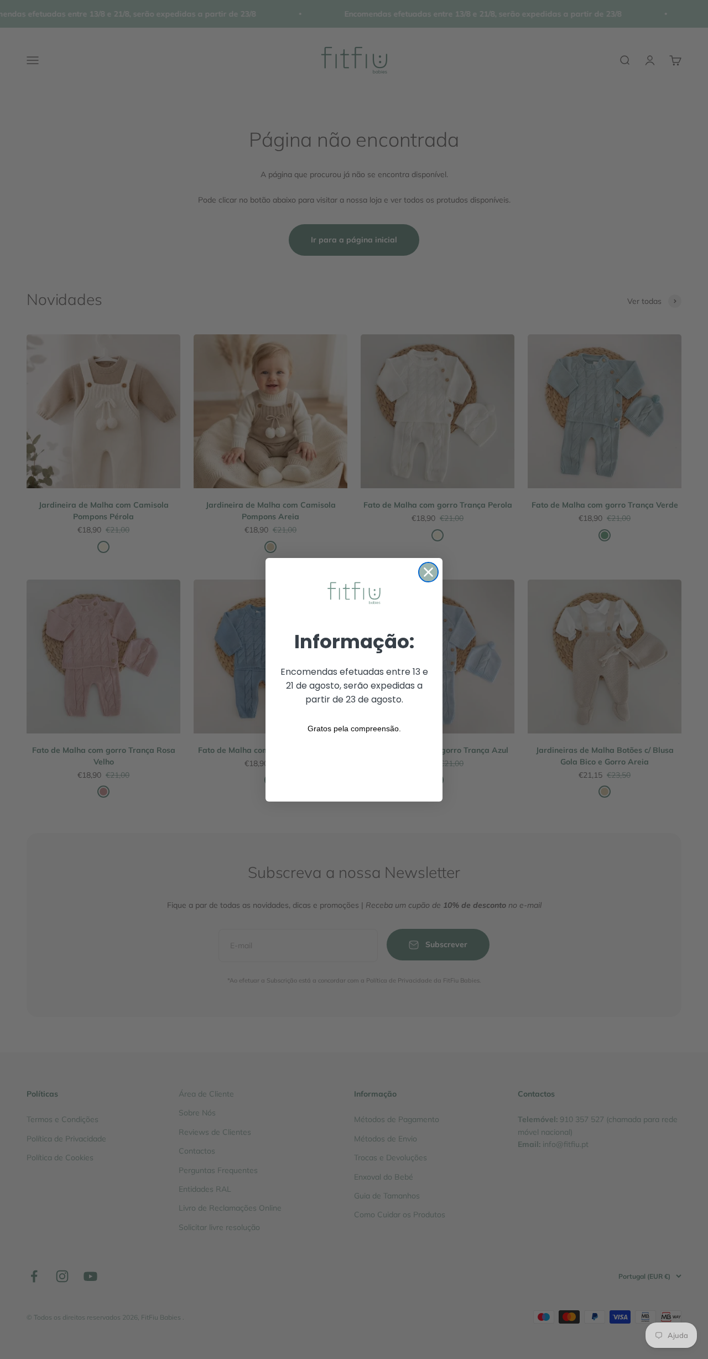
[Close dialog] (428, 572)
